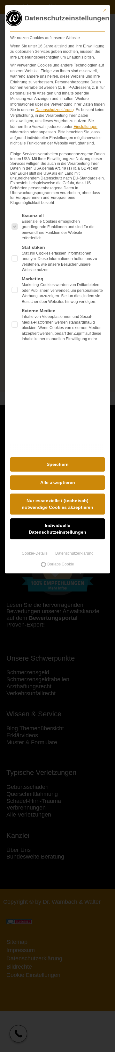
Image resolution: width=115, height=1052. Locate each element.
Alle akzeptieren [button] (57, 482)
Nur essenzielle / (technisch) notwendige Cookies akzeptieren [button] (57, 504)
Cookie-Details (35, 553)
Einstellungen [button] (85, 126)
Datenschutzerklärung (54, 110)
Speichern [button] (58, 464)
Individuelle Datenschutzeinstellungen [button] (57, 529)
